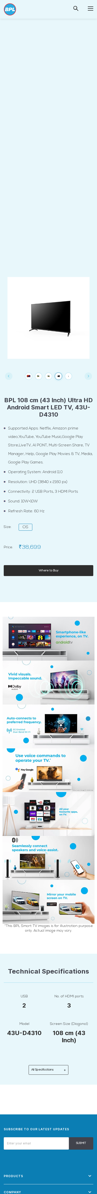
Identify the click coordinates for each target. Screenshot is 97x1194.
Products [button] (13, 1176)
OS (25, 527)
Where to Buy (48, 570)
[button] (90, 8)
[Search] (76, 8)
